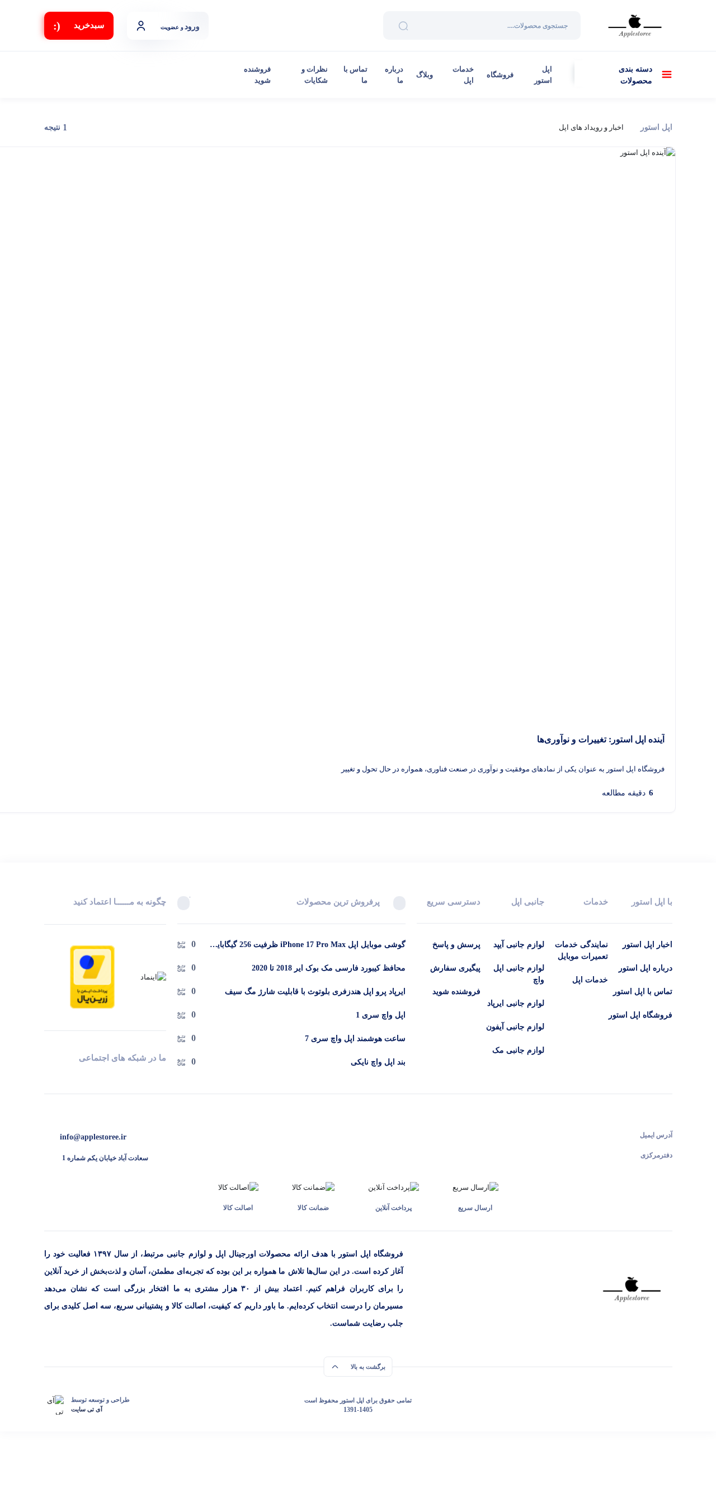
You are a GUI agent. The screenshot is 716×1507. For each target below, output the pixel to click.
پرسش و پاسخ (456, 944)
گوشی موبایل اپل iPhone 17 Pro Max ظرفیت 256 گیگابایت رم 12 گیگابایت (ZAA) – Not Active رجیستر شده (308, 945)
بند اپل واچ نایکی (378, 1062)
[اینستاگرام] (48, 1078)
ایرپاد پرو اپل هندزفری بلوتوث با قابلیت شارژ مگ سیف (315, 991)
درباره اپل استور (645, 968)
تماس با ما (355, 74)
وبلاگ (424, 74)
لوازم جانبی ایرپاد (515, 1003)
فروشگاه (500, 74)
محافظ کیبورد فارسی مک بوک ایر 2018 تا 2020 (329, 968)
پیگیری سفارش (455, 968)
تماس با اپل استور (642, 991)
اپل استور (543, 74)
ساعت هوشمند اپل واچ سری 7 (355, 1038)
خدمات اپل (463, 74)
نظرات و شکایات (315, 74)
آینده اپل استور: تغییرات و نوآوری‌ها (601, 739)
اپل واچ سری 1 (381, 1015)
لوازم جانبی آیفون (515, 1027)
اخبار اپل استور (647, 944)
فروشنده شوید (257, 74)
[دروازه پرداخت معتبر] (92, 976)
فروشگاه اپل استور (640, 1015)
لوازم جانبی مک (518, 1050)
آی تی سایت (86, 1409)
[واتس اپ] (162, 1078)
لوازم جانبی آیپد (518, 944)
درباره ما (394, 74)
